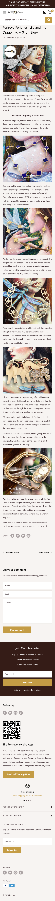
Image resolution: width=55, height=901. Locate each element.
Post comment (17, 629)
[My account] (44, 12)
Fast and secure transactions (27, 795)
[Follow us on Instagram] (15, 713)
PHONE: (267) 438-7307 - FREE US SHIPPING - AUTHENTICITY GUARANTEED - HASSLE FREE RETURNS (28, 4)
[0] (50, 12)
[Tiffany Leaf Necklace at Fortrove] (27, 301)
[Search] (48, 20)
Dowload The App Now (18, 774)
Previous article (12, 552)
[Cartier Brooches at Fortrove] (27, 370)
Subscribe (27, 682)
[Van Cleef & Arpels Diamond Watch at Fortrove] (27, 471)
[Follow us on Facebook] (5, 713)
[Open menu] (4, 12)
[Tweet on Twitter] (23, 536)
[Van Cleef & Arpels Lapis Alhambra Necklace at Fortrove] (27, 159)
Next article (44, 552)
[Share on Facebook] (12, 536)
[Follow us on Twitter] (10, 713)
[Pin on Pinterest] (18, 536)
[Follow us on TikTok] (21, 713)
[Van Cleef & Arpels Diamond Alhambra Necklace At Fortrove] (27, 231)
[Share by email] (28, 536)
